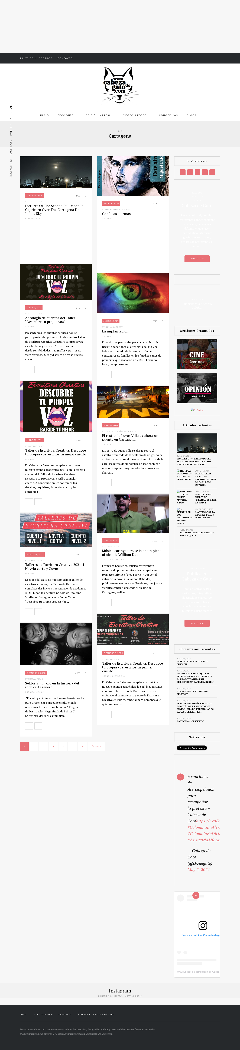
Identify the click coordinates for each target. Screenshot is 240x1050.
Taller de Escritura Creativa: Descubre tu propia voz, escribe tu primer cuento (132, 667)
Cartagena (108, 560)
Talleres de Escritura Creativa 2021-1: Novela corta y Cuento (55, 566)
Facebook (10, 147)
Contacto (65, 58)
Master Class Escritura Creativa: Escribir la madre (205, 498)
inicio (44, 115)
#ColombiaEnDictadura (208, 833)
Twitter (10, 130)
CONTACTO (66, 1014)
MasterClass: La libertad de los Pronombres (205, 515)
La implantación (115, 331)
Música (120, 560)
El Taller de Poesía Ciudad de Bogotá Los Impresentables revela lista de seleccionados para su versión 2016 (195, 707)
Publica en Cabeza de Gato (97, 1014)
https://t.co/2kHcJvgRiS (217, 821)
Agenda (29, 459)
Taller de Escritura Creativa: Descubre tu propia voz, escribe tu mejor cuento (55, 452)
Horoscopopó (33, 218)
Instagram (10, 112)
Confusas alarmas (116, 213)
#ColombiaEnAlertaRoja (209, 827)
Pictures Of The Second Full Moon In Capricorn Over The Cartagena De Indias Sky (54, 209)
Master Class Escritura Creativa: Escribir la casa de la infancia (205, 479)
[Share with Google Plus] (61, 369)
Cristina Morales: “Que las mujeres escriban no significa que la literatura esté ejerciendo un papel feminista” (195, 677)
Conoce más (168, 115)
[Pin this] (69, 369)
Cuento (106, 219)
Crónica (107, 444)
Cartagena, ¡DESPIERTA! (190, 721)
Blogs (191, 115)
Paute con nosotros (36, 58)
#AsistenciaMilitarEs (206, 840)
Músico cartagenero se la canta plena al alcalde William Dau (132, 552)
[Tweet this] (53, 369)
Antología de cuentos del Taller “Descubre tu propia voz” (50, 319)
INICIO (24, 1014)
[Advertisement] (120, 26)
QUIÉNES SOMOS (43, 1014)
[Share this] (46, 369)
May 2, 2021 (198, 869)
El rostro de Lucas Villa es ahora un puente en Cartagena (130, 437)
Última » (96, 746)
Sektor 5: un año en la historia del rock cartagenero (52, 685)
